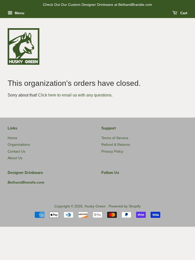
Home (12, 138)
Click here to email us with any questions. (75, 95)
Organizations (19, 145)
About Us (15, 158)
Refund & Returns (115, 145)
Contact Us (16, 151)
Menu (19, 13)
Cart (183, 13)
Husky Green (96, 206)
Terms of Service (114, 138)
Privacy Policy (112, 151)
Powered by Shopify (125, 206)
